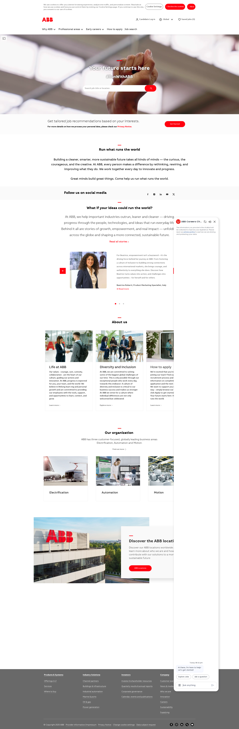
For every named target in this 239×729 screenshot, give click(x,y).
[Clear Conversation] (205, 221)
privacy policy (189, 232)
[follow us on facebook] (148, 194)
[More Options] (179, 685)
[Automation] (118, 478)
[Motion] (170, 478)
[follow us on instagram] (154, 194)
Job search (130, 29)
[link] (53, 675)
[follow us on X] (173, 194)
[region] (196, 453)
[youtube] (192, 724)
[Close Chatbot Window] (214, 221)
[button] (145, 20)
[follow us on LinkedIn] (160, 194)
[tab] (115, 303)
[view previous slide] (63, 271)
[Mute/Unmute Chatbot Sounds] (210, 221)
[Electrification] (66, 478)
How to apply (114, 29)
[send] (212, 685)
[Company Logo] (47, 20)
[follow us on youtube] (167, 194)
